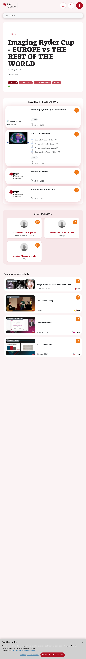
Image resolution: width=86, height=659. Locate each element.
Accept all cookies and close (53, 655)
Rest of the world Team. (44, 189)
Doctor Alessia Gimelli (24, 255)
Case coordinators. (41, 133)
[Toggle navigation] (79, 5)
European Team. (39, 171)
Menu (12, 15)
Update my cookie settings (29, 655)
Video (34, 158)
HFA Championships (45, 301)
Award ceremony (44, 322)
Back (13, 34)
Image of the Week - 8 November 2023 (54, 284)
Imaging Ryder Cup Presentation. (49, 109)
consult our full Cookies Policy (24, 650)
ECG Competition (44, 344)
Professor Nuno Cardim (61, 232)
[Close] (82, 642)
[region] (43, 649)
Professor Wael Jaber (24, 232)
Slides (34, 120)
